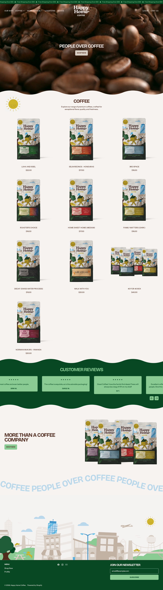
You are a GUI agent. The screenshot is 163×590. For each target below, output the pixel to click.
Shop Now (8, 568)
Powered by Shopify (34, 585)
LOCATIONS (50, 11)
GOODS (60, 11)
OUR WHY (8, 11)
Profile (7, 572)
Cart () (154, 11)
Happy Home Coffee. (18, 585)
